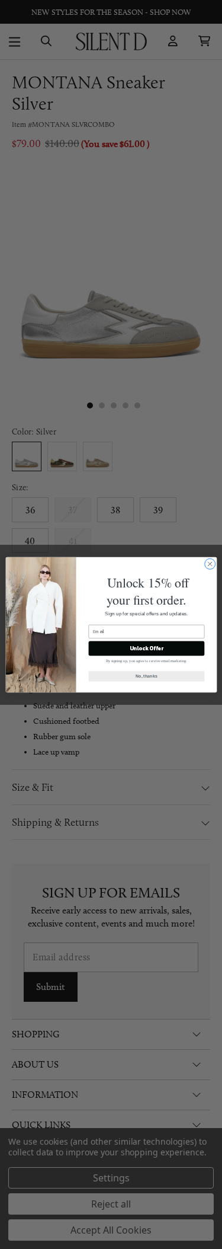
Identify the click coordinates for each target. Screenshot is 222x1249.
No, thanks (146, 675)
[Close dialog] (209, 563)
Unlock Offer (146, 648)
